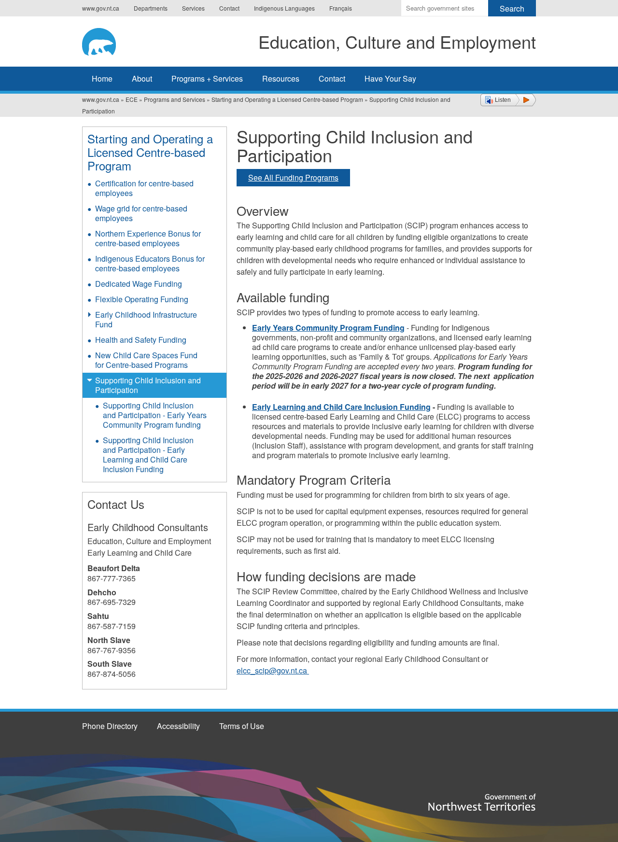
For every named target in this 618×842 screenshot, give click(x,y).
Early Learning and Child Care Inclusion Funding (341, 406)
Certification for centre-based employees (144, 188)
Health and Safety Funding (140, 339)
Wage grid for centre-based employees (141, 213)
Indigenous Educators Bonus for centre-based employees (150, 263)
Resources (280, 78)
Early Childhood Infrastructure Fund (146, 319)
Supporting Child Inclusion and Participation (148, 385)
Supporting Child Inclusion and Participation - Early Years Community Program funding (155, 415)
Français (340, 8)
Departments (151, 8)
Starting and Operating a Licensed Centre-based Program (287, 99)
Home (102, 78)
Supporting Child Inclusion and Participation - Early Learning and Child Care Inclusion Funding (148, 455)
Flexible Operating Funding (141, 299)
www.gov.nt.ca (100, 8)
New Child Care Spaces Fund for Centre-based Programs (146, 360)
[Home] (106, 40)
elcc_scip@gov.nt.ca (273, 670)
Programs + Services (207, 78)
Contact (229, 8)
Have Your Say (390, 78)
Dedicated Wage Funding (138, 283)
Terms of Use (241, 725)
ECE (132, 99)
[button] (508, 100)
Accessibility (178, 725)
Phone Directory (110, 725)
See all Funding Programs (293, 177)
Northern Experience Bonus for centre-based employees (148, 238)
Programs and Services (174, 99)
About (142, 78)
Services (193, 8)
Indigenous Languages (284, 8)
